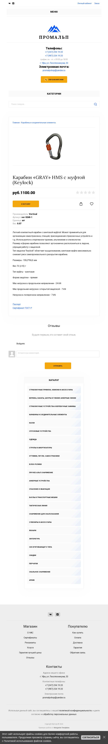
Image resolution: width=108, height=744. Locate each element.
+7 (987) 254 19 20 (54, 55)
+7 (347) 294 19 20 (54, 52)
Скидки (32, 555)
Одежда (33, 439)
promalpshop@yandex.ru (54, 70)
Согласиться (90, 737)
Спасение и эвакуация (39, 489)
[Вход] (18, 347)
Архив (32, 580)
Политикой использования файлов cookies (27, 741)
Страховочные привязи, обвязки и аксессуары (51, 390)
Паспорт (17, 304)
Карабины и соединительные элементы (48, 415)
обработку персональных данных (59, 714)
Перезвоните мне (55, 80)
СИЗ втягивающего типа (40, 547)
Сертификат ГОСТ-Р (22, 308)
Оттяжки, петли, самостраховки (44, 456)
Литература (34, 539)
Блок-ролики (35, 464)
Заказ (96, 3)
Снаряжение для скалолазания (44, 514)
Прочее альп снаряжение (41, 472)
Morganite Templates (61, 728)
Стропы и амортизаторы (40, 448)
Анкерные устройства (39, 481)
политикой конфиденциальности (75, 710)
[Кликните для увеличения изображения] (54, 146)
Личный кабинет (84, 3)
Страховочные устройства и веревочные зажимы (52, 406)
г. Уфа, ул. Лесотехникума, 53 (54, 63)
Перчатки (33, 564)
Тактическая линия (38, 506)
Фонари (32, 530)
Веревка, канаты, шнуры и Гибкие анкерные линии (52, 398)
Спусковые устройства (40, 431)
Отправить (58, 366)
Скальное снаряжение (39, 572)
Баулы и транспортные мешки (43, 497)
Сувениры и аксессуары (40, 522)
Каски (32, 423)
